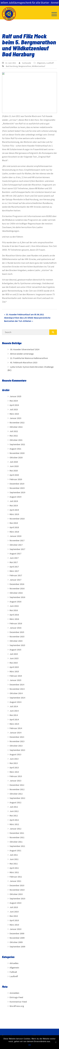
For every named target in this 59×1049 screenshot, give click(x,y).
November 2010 (17, 889)
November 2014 (17, 689)
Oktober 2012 (16, 793)
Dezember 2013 (17, 737)
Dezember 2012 (17, 785)
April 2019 (14, 509)
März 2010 (14, 924)
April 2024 (14, 405)
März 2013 (14, 771)
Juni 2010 (14, 911)
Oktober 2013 (16, 745)
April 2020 (14, 475)
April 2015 (14, 667)
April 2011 (14, 868)
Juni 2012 (14, 811)
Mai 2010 (14, 916)
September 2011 (17, 846)
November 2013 (17, 741)
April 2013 (14, 767)
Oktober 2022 (16, 426)
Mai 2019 (14, 505)
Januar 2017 (15, 579)
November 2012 (17, 789)
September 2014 (17, 697)
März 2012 (14, 824)
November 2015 (17, 636)
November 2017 (17, 540)
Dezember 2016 (17, 584)
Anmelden (14, 993)
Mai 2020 (14, 470)
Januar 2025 (15, 396)
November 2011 (17, 837)
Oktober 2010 (16, 894)
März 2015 (14, 671)
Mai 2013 (14, 763)
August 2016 (15, 601)
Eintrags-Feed (16, 997)
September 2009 (17, 946)
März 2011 (14, 872)
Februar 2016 (16, 623)
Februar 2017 (16, 575)
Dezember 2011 (17, 833)
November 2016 (17, 588)
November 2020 (17, 453)
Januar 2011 (15, 881)
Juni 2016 (14, 606)
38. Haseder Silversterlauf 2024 (24, 349)
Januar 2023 (15, 418)
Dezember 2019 (17, 483)
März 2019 (14, 514)
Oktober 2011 (16, 841)
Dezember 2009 (17, 933)
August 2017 (15, 553)
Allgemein (41, 63)
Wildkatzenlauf (38, 66)
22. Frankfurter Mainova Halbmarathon (29, 358)
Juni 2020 (14, 466)
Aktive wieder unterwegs (22, 353)
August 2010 (15, 902)
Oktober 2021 (16, 440)
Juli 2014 (14, 706)
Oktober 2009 (16, 942)
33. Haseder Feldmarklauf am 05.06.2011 (25, 314)
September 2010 (17, 898)
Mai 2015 (14, 662)
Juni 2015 (14, 658)
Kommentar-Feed (18, 1001)
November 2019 (17, 488)
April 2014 (14, 719)
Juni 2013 (14, 758)
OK (29, 1045)
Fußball (13, 972)
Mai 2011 (14, 863)
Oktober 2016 (16, 592)
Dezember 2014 (17, 684)
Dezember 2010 (17, 885)
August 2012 (15, 802)
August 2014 (15, 702)
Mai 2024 (14, 400)
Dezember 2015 (17, 632)
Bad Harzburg (12, 66)
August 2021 (15, 448)
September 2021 (17, 444)
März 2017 (14, 571)
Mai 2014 (14, 715)
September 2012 (17, 798)
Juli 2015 (14, 654)
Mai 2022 (14, 435)
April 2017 (14, 566)
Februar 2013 (16, 776)
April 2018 (14, 527)
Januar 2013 (15, 780)
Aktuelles (14, 963)
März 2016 (14, 619)
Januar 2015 (15, 680)
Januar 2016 (15, 627)
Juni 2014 (14, 710)
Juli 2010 (14, 907)
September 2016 (17, 597)
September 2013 (17, 750)
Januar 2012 (15, 828)
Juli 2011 (14, 854)
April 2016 (14, 614)
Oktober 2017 (16, 544)
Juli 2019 (14, 501)
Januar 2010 (15, 929)
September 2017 (17, 549)
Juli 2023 (14, 409)
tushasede (26, 63)
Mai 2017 (14, 562)
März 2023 (14, 413)
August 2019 (15, 496)
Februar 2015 (16, 675)
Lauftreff (50, 63)
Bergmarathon (25, 66)
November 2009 (17, 937)
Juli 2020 (14, 461)
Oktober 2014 (16, 693)
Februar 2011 (16, 876)
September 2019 (17, 492)
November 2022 (17, 422)
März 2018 (14, 531)
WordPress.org (17, 1006)
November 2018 (17, 518)
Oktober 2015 (16, 640)
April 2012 (14, 820)
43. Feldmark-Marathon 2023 (23, 362)
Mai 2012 (14, 815)
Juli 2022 (14, 431)
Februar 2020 (16, 479)
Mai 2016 (14, 610)
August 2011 (15, 850)
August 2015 (15, 649)
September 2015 (17, 645)
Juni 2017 (14, 558)
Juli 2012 (14, 806)
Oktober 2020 (16, 457)
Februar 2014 (16, 728)
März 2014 (14, 723)
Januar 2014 (15, 732)
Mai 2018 (14, 523)
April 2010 (14, 920)
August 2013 (15, 754)
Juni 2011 (14, 859)
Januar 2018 (15, 536)
